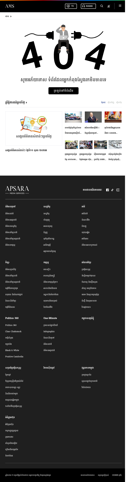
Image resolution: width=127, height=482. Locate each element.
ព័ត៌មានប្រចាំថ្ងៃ (10, 269)
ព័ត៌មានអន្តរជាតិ (11, 220)
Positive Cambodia (14, 356)
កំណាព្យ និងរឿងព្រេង (89, 282)
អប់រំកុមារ (85, 239)
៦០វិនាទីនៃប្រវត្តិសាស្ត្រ (13, 406)
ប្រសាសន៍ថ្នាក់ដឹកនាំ (50, 325)
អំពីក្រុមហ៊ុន (9, 424)
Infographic (49, 331)
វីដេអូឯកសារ (86, 307)
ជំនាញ (84, 226)
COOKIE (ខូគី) (117, 475)
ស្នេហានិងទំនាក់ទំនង (50, 294)
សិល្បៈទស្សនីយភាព (89, 288)
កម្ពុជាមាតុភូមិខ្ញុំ (88, 318)
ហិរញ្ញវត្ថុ (46, 220)
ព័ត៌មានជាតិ (9, 213)
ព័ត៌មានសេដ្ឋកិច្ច (11, 226)
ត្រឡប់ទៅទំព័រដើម (63, 90)
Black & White (12, 350)
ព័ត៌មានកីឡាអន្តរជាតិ (12, 239)
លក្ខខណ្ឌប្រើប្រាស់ (103, 475)
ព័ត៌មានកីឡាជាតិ (11, 232)
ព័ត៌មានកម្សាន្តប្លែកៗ (50, 282)
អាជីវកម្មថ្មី (47, 245)
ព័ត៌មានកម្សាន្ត (10, 245)
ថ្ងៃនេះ (103, 102)
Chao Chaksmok (13, 331)
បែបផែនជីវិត (47, 307)
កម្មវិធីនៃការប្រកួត (11, 288)
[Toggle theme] (108, 6)
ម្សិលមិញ (111, 102)
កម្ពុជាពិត (8, 344)
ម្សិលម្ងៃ (119, 102)
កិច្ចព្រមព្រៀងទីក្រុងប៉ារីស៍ (14, 381)
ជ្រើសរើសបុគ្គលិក (11, 449)
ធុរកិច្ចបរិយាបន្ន (48, 239)
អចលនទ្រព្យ (47, 226)
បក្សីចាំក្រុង (9, 338)
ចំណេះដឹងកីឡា (10, 301)
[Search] (101, 6)
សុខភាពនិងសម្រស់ (50, 301)
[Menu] (120, 6)
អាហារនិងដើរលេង (50, 288)
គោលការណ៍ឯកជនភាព (88, 475)
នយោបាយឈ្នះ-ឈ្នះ (12, 387)
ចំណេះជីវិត (86, 220)
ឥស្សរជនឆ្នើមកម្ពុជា (12, 400)
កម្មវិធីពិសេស (10, 307)
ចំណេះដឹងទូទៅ (48, 338)
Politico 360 (11, 325)
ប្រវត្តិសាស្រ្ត (86, 269)
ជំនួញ (45, 232)
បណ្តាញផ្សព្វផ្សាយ (11, 430)
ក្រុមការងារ (9, 437)
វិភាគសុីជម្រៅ (49, 368)
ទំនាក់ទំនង (9, 456)
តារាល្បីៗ (46, 269)
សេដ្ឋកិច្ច (46, 213)
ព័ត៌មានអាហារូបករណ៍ (89, 245)
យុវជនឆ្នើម (85, 232)
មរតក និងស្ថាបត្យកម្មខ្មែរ (90, 294)
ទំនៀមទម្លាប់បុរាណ (88, 276)
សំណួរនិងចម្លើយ (11, 443)
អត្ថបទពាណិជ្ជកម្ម (49, 251)
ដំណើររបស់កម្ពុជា (11, 393)
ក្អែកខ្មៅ (8, 375)
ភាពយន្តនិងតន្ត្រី (49, 276)
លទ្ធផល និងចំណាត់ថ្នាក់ (13, 294)
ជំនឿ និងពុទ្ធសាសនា (89, 301)
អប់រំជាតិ (85, 213)
